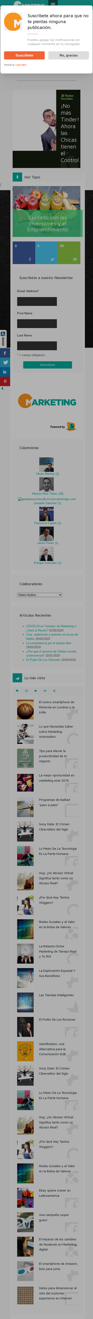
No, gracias (69, 55)
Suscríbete (24, 55)
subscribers (21, 65)
